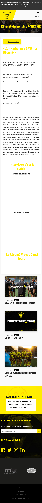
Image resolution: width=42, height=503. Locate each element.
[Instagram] (16, 450)
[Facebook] (3, 450)
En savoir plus (35, 2)
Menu (37, 16)
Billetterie (21, 491)
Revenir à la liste (13, 42)
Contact (21, 488)
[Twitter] (10, 450)
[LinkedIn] (22, 450)
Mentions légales (21, 494)
